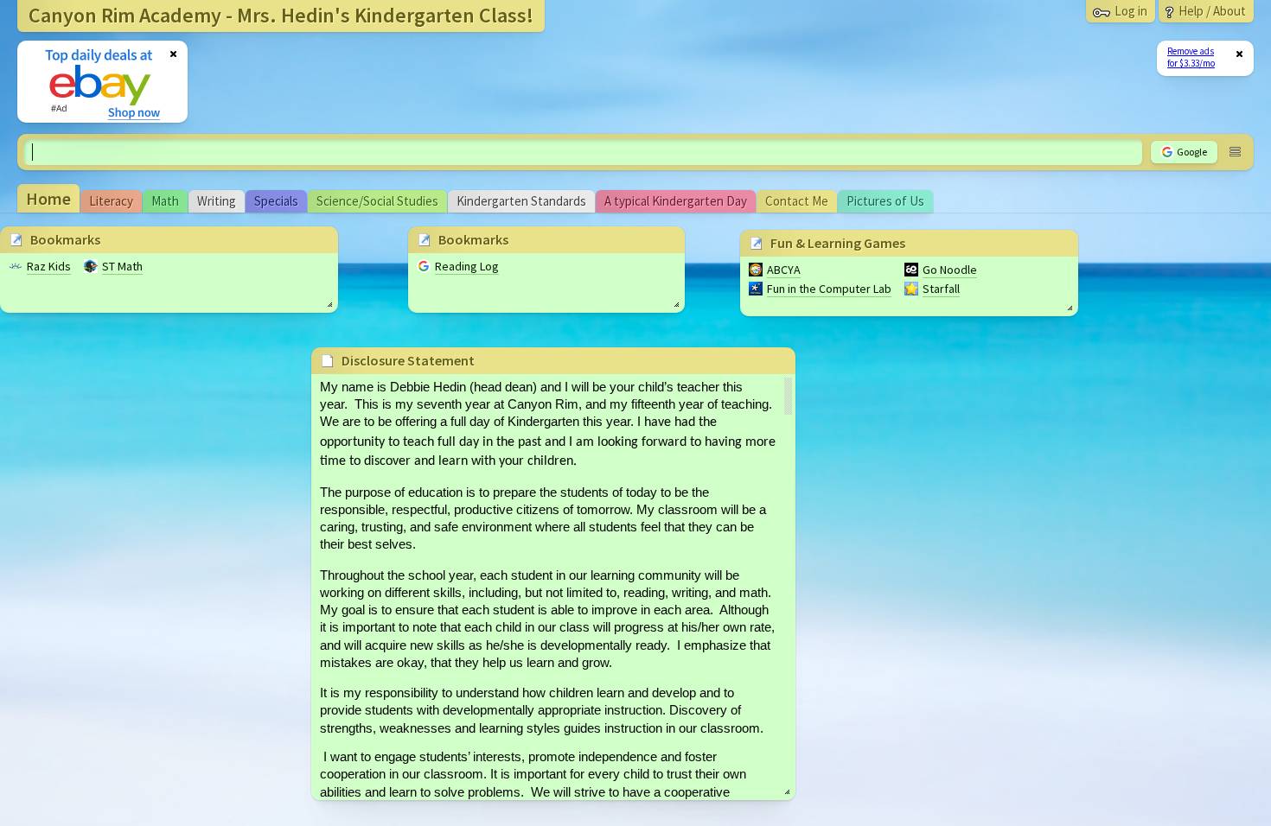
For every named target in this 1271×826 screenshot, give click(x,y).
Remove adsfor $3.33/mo (1191, 57)
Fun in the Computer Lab (829, 288)
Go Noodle (950, 269)
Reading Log (467, 266)
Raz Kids (49, 266)
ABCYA (784, 269)
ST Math (122, 266)
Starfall (941, 288)
